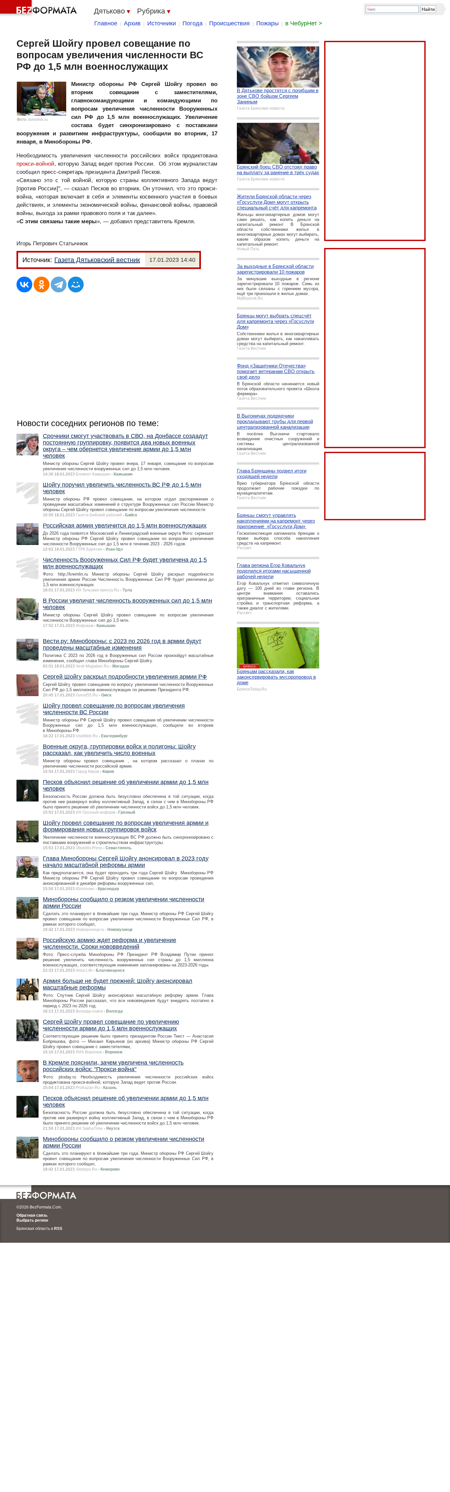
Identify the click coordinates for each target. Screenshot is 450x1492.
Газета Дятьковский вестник (97, 259)
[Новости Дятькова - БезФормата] (39, 8)
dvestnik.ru (38, 119)
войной (45, 164)
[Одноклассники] (41, 284)
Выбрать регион (32, 1220)
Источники (161, 23)
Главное (105, 23)
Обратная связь (31, 1215)
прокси (25, 164)
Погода (193, 23)
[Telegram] (59, 284)
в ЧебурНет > (303, 23)
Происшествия (229, 23)
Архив (132, 23)
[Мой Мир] (76, 284)
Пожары (267, 23)
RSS (58, 1228)
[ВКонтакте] (24, 284)
